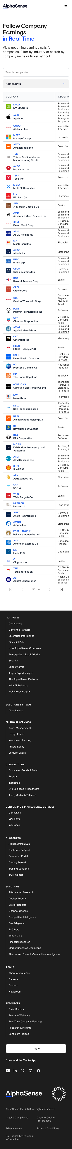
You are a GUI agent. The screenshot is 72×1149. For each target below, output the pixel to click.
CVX (15, 318)
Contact (13, 985)
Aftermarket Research (21, 892)
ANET (16, 512)
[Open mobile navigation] (66, 6)
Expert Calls (15, 935)
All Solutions (16, 710)
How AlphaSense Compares (25, 648)
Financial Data (16, 642)
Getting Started (17, 862)
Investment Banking (20, 740)
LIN (15, 549)
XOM (16, 222)
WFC (16, 494)
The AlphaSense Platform (23, 679)
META (16, 184)
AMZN (16, 144)
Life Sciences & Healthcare (24, 788)
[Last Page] (61, 589)
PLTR (16, 308)
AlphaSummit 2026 (19, 843)
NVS (15, 395)
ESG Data (14, 929)
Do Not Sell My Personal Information (19, 1137)
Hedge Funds (16, 734)
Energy (13, 776)
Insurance (14, 824)
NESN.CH (18, 503)
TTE (15, 568)
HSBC (16, 346)
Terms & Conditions (48, 1128)
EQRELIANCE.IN (22, 531)
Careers (13, 979)
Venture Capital (17, 752)
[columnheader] (29, 96)
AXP (15, 540)
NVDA (16, 104)
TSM (15, 153)
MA (15, 240)
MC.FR (17, 444)
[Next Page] (49, 589)
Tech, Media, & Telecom (22, 795)
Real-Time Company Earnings (25, 1021)
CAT (15, 336)
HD (15, 373)
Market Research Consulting (25, 947)
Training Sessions (19, 868)
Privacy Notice (14, 1128)
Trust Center (16, 874)
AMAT (16, 327)
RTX (15, 435)
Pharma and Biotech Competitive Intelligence (34, 954)
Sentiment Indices (19, 1033)
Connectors (15, 623)
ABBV (16, 250)
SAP (15, 484)
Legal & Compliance (17, 1117)
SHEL (16, 466)
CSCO (16, 268)
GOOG (17, 125)
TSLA (16, 175)
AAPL (16, 115)
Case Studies (16, 1009)
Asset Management (20, 727)
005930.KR (19, 384)
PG (15, 364)
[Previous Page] (22, 589)
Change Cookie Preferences (46, 1119)
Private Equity (16, 746)
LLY (15, 194)
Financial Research (19, 941)
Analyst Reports (18, 898)
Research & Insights (20, 1027)
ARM (16, 456)
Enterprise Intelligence (21, 635)
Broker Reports (17, 904)
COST (16, 298)
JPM (15, 203)
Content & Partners (19, 629)
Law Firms (14, 818)
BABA (16, 416)
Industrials (14, 782)
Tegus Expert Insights (21, 673)
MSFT (16, 135)
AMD (16, 212)
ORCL (16, 287)
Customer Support (19, 850)
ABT (15, 577)
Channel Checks (18, 910)
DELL (16, 405)
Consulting (15, 812)
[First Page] (10, 589)
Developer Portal (18, 856)
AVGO (16, 166)
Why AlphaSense (18, 685)
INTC (16, 259)
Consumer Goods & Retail (23, 770)
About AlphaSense (19, 972)
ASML (16, 231)
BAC (15, 278)
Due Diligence (17, 923)
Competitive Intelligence (22, 917)
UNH (16, 355)
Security (13, 660)
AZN (15, 475)
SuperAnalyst (16, 666)
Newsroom (15, 991)
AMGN (17, 522)
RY (14, 425)
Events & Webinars (19, 1015)
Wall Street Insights (19, 691)
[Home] (15, 6)
